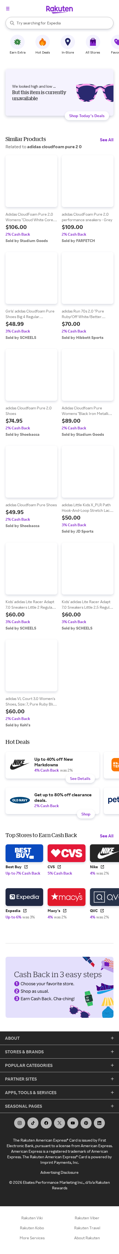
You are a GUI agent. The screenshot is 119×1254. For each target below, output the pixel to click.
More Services (32, 1237)
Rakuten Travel (87, 1227)
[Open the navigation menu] (8, 8)
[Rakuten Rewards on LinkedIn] (99, 1123)
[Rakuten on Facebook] (46, 1123)
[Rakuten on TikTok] (32, 1123)
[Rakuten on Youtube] (72, 1123)
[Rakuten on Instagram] (19, 1123)
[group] (31, 199)
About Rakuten (87, 1237)
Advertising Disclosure (59, 1172)
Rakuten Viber (87, 1217)
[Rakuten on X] (59, 1123)
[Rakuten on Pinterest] (86, 1123)
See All (106, 139)
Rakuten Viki (32, 1217)
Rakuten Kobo (32, 1227)
